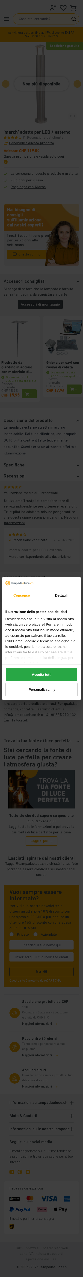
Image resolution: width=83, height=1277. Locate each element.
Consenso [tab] (21, 595)
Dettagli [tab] (61, 595)
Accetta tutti (41, 674)
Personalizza (39, 689)
